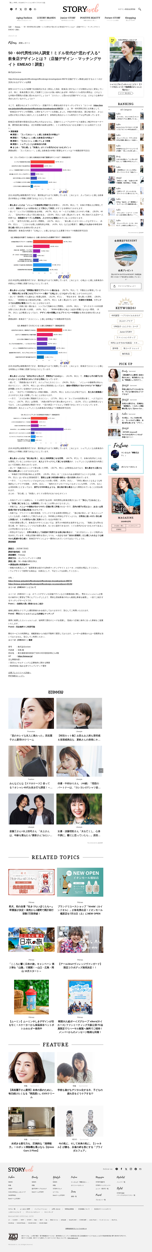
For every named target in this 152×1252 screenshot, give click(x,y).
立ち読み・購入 (118, 525)
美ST (41, 1220)
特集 (9, 1185)
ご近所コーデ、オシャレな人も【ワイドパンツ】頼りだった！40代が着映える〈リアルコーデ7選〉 (127, 193)
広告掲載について (84, 1209)
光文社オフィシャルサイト (102, 1209)
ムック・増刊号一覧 (102, 1189)
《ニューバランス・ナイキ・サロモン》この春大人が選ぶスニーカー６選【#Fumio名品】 (127, 225)
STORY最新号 (100, 1182)
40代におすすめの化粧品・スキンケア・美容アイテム (127, 343)
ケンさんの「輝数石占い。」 (80, 1182)
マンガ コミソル (104, 1220)
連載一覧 (74, 1196)
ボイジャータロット (129, 467)
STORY (29, 1220)
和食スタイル (54, 1220)
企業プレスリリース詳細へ (19, 673)
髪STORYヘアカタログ (39, 1189)
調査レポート (24, 43)
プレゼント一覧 (101, 1200)
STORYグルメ (57, 1189)
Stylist (120, 1188)
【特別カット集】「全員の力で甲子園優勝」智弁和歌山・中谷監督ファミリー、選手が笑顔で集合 (127, 183)
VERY (22, 1220)
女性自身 (63, 1220)
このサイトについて (14, 1212)
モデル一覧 (11, 1209)
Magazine (100, 1177)
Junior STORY (126, 332)
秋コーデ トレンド (131, 348)
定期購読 (118, 529)
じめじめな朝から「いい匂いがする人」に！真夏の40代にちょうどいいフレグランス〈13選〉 (127, 161)
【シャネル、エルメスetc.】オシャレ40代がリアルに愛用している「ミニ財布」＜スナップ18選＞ (127, 119)
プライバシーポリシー (33, 1212)
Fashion (11, 1177)
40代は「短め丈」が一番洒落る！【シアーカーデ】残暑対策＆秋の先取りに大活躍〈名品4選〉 (127, 204)
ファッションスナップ (125, 337)
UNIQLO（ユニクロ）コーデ (126, 326)
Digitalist (121, 1177)
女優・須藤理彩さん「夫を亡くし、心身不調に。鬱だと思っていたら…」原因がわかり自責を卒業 (79, 835)
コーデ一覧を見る (125, 93)
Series (73, 1191)
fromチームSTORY (14, 1199)
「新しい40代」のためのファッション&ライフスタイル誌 (26, 2)
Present (98, 1195)
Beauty (35, 1177)
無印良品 (126, 354)
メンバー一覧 (121, 1182)
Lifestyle (56, 1177)
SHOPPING (12, 1195)
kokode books (32, 1223)
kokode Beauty (21, 1223)
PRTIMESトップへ (16, 676)
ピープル (56, 1192)
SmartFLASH (72, 1220)
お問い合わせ (56, 1209)
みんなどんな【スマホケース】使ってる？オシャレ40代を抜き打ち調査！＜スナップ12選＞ (31, 787)
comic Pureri (92, 1220)
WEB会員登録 (69, 1209)
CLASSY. (15, 1220)
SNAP (10, 1189)
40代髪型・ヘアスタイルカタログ (126, 315)
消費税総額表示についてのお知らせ (76, 1228)
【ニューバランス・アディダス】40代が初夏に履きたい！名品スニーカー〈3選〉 (127, 140)
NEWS (10, 1182)
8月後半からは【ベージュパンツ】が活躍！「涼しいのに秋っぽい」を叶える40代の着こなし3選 (127, 151)
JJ (9, 1220)
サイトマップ (48, 1212)
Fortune (74, 1177)
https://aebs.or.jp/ (73, 1238)
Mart (35, 1220)
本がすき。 (115, 1220)
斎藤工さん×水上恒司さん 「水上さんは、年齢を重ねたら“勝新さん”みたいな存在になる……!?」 (31, 835)
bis (46, 1220)
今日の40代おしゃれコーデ (17, 1192)
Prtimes (12, 42)
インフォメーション (40, 1209)
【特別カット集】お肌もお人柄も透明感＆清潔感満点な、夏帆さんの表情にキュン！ (79, 739)
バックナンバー (133, 525)
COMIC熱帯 (82, 1220)
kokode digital (43, 1223)
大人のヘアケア (126, 321)
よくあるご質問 (25, 1209)
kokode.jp (11, 1223)
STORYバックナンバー (103, 1185)
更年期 (115, 348)
